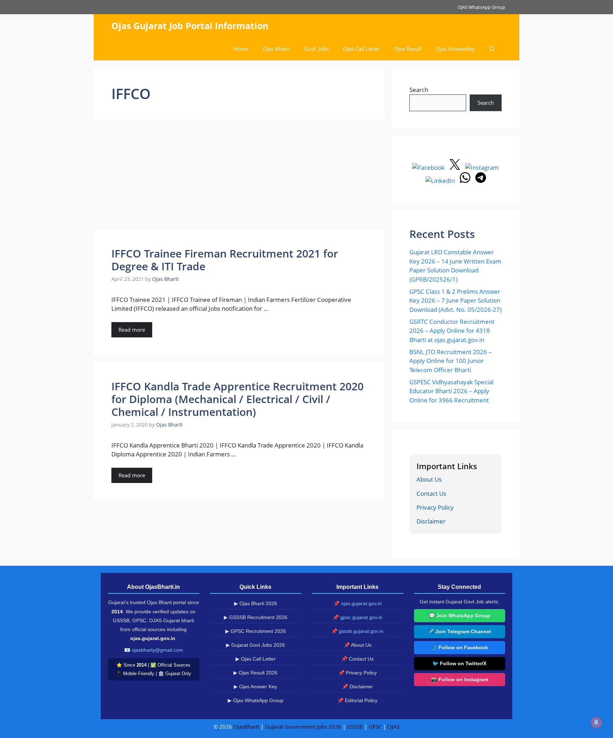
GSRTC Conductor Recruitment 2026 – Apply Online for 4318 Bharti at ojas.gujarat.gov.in (452, 331)
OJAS (393, 726)
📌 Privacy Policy (357, 672)
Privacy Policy (435, 507)
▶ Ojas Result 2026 (255, 672)
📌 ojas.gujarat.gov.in (357, 603)
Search (418, 90)
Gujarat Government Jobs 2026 (303, 726)
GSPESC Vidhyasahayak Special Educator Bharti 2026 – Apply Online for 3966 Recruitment (451, 391)
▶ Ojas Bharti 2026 (255, 603)
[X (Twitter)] (455, 167)
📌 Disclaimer (357, 686)
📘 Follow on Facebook (459, 647)
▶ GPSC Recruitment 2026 (255, 631)
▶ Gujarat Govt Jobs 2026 (255, 645)
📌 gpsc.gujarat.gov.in (357, 617)
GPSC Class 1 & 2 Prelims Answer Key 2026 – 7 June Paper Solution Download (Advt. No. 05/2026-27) (455, 300)
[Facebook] (429, 167)
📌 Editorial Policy (357, 700)
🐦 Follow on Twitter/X (459, 663)
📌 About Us (357, 645)
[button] (492, 48)
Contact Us (431, 493)
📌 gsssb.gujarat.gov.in (357, 631)
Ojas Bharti (276, 48)
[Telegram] (481, 181)
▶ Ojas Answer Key (255, 686)
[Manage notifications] (596, 722)
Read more (131, 329)
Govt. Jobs (316, 48)
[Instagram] (482, 167)
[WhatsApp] (466, 181)
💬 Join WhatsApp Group (459, 615)
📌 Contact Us (357, 659)
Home (240, 48)
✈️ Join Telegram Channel (459, 631)
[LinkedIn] (441, 181)
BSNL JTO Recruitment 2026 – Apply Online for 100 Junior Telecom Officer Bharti (450, 361)
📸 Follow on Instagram (459, 679)
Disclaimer (431, 521)
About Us (429, 479)
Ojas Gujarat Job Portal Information (189, 26)
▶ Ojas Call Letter (256, 659)
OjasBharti (246, 726)
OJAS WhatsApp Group (481, 7)
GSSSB (355, 726)
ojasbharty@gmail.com (157, 650)
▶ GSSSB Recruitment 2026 (255, 617)
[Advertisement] (239, 177)
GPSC (375, 726)
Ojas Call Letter (361, 48)
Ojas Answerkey (455, 48)
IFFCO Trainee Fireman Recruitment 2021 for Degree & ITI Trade (224, 259)
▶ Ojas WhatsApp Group (255, 700)
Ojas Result (407, 48)
